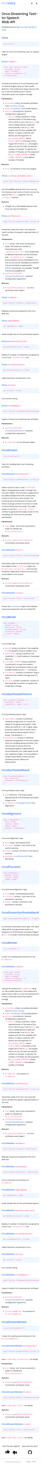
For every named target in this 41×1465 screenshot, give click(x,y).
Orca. (9, 61)
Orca (5, 38)
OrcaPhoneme (11, 867)
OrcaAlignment (11, 813)
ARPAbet (8, 268)
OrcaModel (15, 108)
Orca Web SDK (25, 27)
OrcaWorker (9, 943)
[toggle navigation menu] (31, 3)
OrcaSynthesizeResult (16, 770)
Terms (34, 1461)
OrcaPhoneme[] (20, 856)
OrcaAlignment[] (23, 803)
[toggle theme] (36, 3)
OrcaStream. (15, 473)
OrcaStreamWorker (14, 1322)
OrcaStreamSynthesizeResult (20, 912)
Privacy (29, 1461)
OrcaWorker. (13, 966)
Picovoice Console (16, 106)
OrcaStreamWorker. (19, 1345)
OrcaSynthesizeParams (14, 276)
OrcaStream (9, 450)
